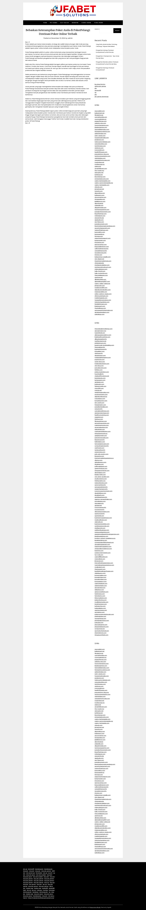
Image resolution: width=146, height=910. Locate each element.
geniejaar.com (99, 382)
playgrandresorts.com (102, 627)
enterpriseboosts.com (102, 179)
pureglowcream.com (101, 224)
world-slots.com (100, 361)
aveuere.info (98, 409)
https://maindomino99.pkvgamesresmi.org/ (41, 898)
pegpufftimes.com (101, 121)
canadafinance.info (101, 251)
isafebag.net (99, 175)
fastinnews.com (100, 594)
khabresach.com (100, 306)
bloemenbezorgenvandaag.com (105, 226)
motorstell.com (99, 150)
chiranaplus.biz (99, 263)
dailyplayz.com (99, 590)
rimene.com (98, 255)
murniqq (45, 890)
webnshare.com (100, 429)
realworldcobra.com (101, 483)
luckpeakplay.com (100, 608)
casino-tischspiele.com (102, 185)
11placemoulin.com (100, 386)
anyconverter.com (100, 197)
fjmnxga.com (99, 236)
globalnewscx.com (100, 462)
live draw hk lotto (100, 84)
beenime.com (99, 550)
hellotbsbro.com (100, 442)
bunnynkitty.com (100, 232)
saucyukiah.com (100, 111)
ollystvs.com (98, 460)
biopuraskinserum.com (102, 246)
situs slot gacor (30, 875)
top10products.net (100, 341)
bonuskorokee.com (101, 579)
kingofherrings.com (101, 214)
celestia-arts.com (100, 123)
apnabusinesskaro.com (102, 312)
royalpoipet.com (100, 567)
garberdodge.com (100, 133)
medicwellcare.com (101, 520)
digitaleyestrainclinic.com (103, 290)
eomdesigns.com (100, 501)
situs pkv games (46, 871)
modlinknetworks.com (101, 602)
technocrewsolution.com (102, 156)
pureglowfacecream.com (103, 212)
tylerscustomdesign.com (102, 142)
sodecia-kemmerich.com (103, 553)
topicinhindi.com (100, 333)
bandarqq (35, 892)
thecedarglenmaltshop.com (103, 329)
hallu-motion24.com (101, 273)
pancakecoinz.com (101, 368)
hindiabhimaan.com (101, 304)
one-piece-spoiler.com (102, 477)
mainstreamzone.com (102, 425)
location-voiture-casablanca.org (105, 538)
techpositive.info (100, 450)
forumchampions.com (102, 125)
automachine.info (100, 485)
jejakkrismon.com (100, 201)
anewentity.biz (99, 218)
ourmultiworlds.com (101, 117)
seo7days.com (99, 222)
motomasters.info (100, 507)
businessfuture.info (101, 349)
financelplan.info (100, 347)
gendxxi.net (98, 505)
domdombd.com (100, 587)
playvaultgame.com (101, 624)
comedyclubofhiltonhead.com (104, 542)
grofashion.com (100, 612)
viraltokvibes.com (100, 158)
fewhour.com (99, 419)
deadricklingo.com (100, 493)
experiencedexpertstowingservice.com (107, 534)
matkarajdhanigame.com (103, 357)
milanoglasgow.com (101, 269)
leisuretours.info (100, 440)
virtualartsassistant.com (102, 544)
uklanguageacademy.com (103, 335)
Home (45, 23)
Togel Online (98, 23)
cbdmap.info (99, 353)
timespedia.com (100, 199)
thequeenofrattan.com (102, 470)
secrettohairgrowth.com (102, 228)
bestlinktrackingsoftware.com (104, 571)
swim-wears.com (100, 135)
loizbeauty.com (99, 195)
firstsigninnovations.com (102, 131)
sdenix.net (98, 166)
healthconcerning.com (102, 415)
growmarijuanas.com (101, 427)
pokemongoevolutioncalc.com (104, 614)
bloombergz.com (100, 177)
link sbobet (39, 873)
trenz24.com (99, 191)
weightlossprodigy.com (102, 392)
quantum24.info (100, 513)
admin (70, 38)
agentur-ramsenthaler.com (103, 499)
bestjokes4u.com (100, 378)
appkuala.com (99, 220)
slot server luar (30, 873)
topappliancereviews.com (103, 300)
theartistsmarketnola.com (103, 261)
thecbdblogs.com (100, 308)
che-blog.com (99, 366)
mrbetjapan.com (100, 216)
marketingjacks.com (101, 298)
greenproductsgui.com (102, 413)
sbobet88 (45, 888)
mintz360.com (99, 388)
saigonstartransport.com (103, 238)
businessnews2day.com (102, 524)
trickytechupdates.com (102, 302)
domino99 (98, 90)
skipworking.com (100, 193)
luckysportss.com (100, 606)
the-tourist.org (99, 170)
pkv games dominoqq (101, 96)
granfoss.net (99, 277)
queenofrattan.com (101, 468)
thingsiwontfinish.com (101, 635)
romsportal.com (100, 629)
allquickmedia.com (100, 207)
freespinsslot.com (100, 405)
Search (97, 29)
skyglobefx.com (99, 495)
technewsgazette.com (102, 209)
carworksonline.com (101, 144)
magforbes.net (99, 162)
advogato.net (99, 172)
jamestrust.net (99, 189)
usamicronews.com (101, 610)
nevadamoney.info (100, 253)
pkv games (32, 884)
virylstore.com (99, 148)
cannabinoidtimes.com (102, 411)
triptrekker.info (99, 503)
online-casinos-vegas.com (103, 294)
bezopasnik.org (99, 234)
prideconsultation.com (102, 372)
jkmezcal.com (99, 561)
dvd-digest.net (99, 259)
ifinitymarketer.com (101, 598)
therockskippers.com (101, 275)
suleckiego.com (99, 314)
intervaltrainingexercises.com (104, 563)
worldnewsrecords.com (102, 526)
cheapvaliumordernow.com (103, 548)
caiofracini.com (99, 448)
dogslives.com (99, 464)
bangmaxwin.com (100, 240)
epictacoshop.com (101, 244)
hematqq (51, 890)
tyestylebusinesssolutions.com (104, 565)
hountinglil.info (99, 374)
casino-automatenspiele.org (104, 183)
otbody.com (98, 187)
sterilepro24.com (100, 528)
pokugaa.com (99, 622)
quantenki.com (99, 516)
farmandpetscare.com (102, 444)
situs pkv (25, 871)
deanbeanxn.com (100, 355)
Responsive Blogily (95, 907)
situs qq (52, 877)
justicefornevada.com (101, 438)
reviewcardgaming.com (102, 532)
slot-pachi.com (99, 403)
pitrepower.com (100, 285)
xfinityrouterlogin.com (101, 296)
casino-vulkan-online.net (102, 283)
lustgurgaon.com (100, 380)
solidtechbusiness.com (102, 530)
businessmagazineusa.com (103, 518)
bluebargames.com (101, 127)
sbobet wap (29, 888)
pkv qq (25, 869)
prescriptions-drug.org (102, 154)
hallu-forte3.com (100, 271)
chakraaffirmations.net (102, 376)
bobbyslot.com (99, 384)
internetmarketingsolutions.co (104, 458)
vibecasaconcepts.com (102, 511)
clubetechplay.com (101, 585)
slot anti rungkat (41, 875)
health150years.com (101, 152)
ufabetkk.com (99, 205)
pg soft (50, 873)
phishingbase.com (100, 616)
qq (95, 92)
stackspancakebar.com (102, 265)
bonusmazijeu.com (101, 575)
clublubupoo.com (100, 573)
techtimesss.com (100, 146)
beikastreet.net (99, 113)
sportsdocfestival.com (102, 631)
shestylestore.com (100, 633)
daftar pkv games (100, 86)
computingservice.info (102, 446)
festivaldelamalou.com (102, 129)
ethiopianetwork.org (101, 433)
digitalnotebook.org (101, 396)
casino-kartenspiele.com (102, 181)
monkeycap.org (99, 164)
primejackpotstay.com (102, 620)
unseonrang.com (100, 452)
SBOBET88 (75, 23)
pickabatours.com (100, 343)
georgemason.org (100, 331)
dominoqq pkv (27, 892)
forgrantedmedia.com (102, 138)
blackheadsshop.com (101, 536)
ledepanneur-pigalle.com (103, 257)
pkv (96, 88)
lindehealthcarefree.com (102, 337)
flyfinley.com (98, 370)
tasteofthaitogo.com (101, 230)
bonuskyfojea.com (100, 577)
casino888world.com (101, 557)
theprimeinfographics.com (103, 546)
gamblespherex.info (101, 497)
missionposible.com (101, 292)
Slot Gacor (64, 23)
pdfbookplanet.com (101, 466)
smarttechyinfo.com (101, 394)
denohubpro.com (100, 472)
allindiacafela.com (100, 279)
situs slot (49, 875)
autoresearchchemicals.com (104, 310)
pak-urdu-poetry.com (101, 454)
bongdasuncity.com (101, 401)
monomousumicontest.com (103, 491)
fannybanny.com (100, 596)
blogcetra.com (99, 456)
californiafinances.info (101, 248)
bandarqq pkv (39, 869)
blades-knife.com (100, 474)
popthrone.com (100, 359)
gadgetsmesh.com (101, 435)
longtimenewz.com (101, 604)
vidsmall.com (99, 522)
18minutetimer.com (101, 421)
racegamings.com (100, 618)
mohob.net (98, 390)
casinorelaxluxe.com (101, 583)
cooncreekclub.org (100, 119)
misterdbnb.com (100, 559)
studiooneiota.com (101, 479)
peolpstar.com (99, 140)
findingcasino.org (100, 481)
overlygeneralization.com (103, 431)
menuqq (39, 890)
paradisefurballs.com (101, 407)
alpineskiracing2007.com (102, 281)
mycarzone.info (99, 509)
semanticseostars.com (102, 423)
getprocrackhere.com (101, 592)
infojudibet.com (100, 351)
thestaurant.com (100, 569)
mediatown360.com (101, 287)
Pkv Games (53, 23)
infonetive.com (99, 242)
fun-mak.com (99, 555)
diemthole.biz (99, 203)
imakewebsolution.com (102, 364)
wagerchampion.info (101, 489)
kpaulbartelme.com (101, 540)
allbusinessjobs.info (101, 339)
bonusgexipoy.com (101, 581)
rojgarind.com (99, 417)
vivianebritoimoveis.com (102, 160)
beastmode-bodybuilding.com (104, 345)
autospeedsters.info (101, 487)
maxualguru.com (100, 398)
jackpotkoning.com (101, 600)
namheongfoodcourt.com (103, 267)
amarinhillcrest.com (101, 168)
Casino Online (86, 23)
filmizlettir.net (99, 115)
